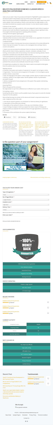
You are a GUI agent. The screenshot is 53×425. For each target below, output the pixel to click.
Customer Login (40, 3)
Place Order (41, 2)
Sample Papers (20, 3)
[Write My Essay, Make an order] (23, 157)
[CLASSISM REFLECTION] (11, 125)
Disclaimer (25, 415)
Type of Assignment (9, 192)
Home (26, 2)
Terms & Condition (43, 415)
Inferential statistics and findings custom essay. (40, 177)
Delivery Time (7, 207)
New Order (8, 415)
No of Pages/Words (8, 197)
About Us (32, 2)
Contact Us (30, 3)
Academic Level (7, 202)
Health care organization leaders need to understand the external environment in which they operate (13, 391)
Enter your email (8, 215)
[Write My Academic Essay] (7, 3)
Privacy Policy (32, 415)
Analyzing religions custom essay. (10, 177)
